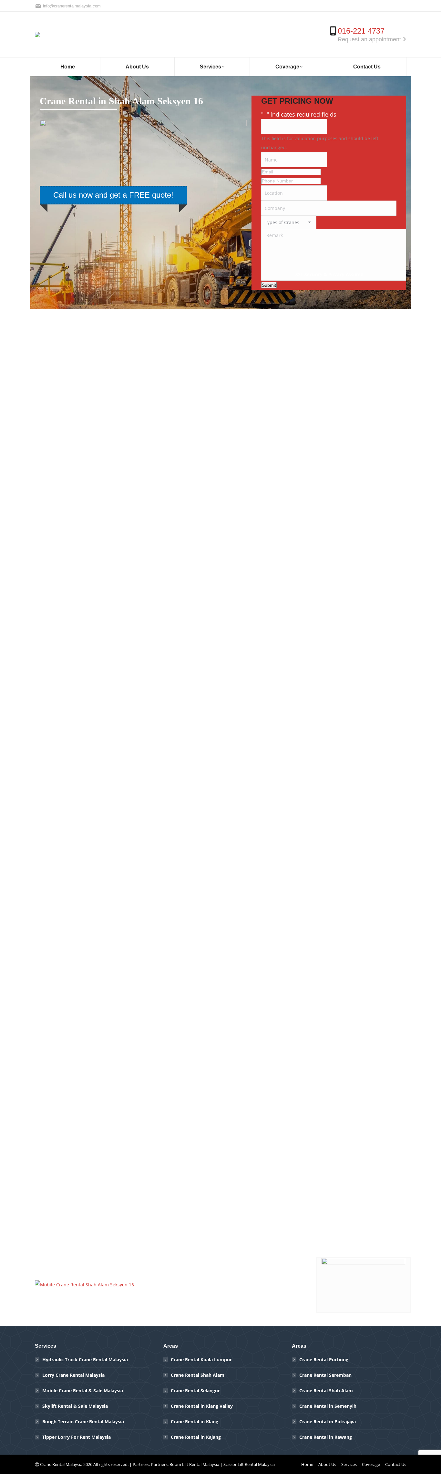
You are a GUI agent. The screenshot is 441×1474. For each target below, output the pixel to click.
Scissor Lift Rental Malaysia (249, 1464)
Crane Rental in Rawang (325, 1437)
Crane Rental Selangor (195, 1390)
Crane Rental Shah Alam (197, 1375)
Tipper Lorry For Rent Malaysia (76, 1437)
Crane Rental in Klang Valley (202, 1406)
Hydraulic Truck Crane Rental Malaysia (85, 1359)
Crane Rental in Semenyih (327, 1406)
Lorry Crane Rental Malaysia (73, 1375)
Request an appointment (370, 39)
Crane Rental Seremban (325, 1375)
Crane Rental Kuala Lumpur (201, 1359)
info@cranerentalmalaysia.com (72, 6)
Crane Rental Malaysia (61, 1464)
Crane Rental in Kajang (196, 1437)
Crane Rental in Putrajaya (327, 1421)
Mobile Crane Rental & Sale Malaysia (82, 1390)
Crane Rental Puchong (323, 1359)
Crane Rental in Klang (194, 1421)
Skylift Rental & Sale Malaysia (75, 1406)
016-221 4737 (361, 30)
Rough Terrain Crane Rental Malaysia (83, 1421)
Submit (269, 285)
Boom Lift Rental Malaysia (194, 1464)
